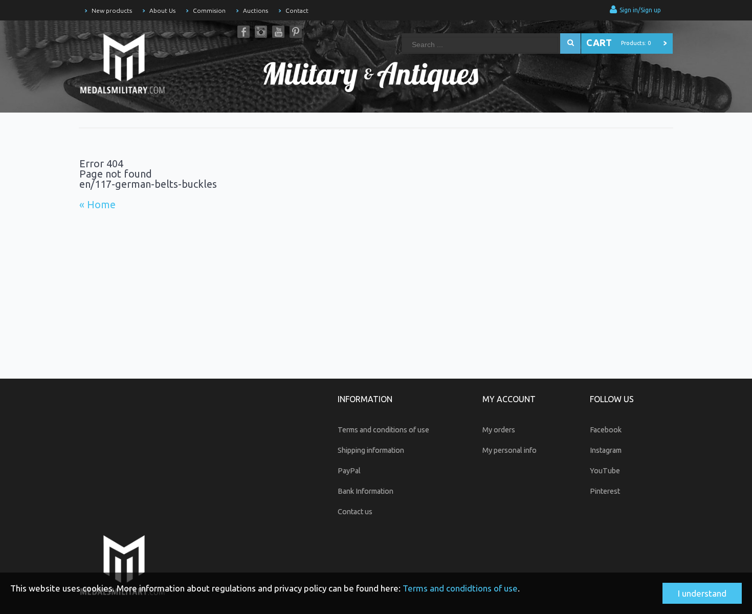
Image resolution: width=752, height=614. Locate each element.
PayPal (349, 471)
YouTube (278, 32)
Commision (209, 10)
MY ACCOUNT (509, 399)
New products (112, 10)
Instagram (261, 32)
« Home (97, 204)
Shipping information (371, 450)
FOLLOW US (612, 399)
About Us (162, 10)
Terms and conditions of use (383, 430)
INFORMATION (365, 399)
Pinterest (296, 32)
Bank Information (365, 491)
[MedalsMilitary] (127, 66)
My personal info (509, 450)
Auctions (255, 10)
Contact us (355, 512)
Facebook (243, 32)
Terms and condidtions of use (460, 588)
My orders (498, 430)
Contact (296, 10)
